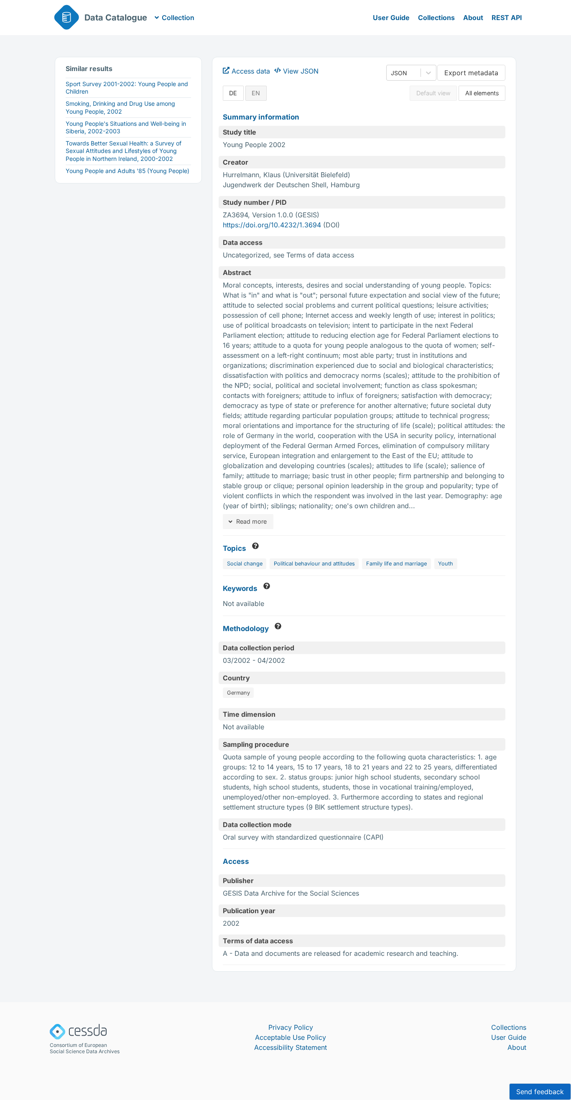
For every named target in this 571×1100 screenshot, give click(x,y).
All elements (482, 93)
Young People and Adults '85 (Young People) (127, 170)
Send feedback (540, 1091)
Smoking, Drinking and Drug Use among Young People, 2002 (120, 107)
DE (233, 93)
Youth (445, 563)
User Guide (391, 17)
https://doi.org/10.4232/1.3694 (272, 225)
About (473, 17)
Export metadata (471, 73)
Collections (436, 17)
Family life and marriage (396, 563)
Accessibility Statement (290, 1047)
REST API (507, 17)
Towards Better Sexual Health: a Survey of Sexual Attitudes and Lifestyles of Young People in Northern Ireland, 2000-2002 (123, 151)
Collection (178, 17)
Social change (245, 563)
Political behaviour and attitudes (314, 563)
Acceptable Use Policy (290, 1037)
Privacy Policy (290, 1027)
